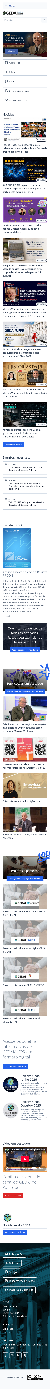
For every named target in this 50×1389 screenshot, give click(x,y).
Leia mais (7, 616)
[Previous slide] (38, 36)
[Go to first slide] (42, 36)
